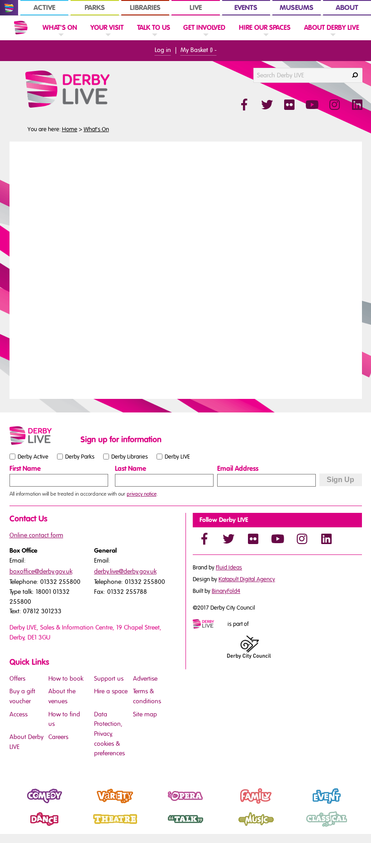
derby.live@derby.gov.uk (125, 571)
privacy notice (142, 493)
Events (245, 7)
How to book (65, 678)
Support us (109, 678)
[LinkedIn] (326, 538)
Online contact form (36, 535)
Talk (155, 826)
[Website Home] (21, 27)
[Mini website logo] (209, 624)
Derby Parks (80, 456)
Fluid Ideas (229, 567)
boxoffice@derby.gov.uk (41, 571)
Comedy (22, 803)
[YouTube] (277, 538)
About (347, 7)
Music (229, 826)
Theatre (91, 826)
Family (230, 803)
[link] (60, 37)
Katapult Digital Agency (247, 579)
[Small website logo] (43, 435)
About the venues (62, 696)
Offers (17, 678)
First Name (25, 468)
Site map (145, 714)
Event (299, 803)
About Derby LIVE (26, 742)
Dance (19, 826)
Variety (90, 803)
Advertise (145, 678)
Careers (58, 737)
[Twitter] (228, 538)
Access (19, 714)
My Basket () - (199, 50)
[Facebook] (204, 538)
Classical (304, 826)
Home (69, 129)
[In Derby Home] (9, 7)
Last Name (130, 468)
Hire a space (111, 691)
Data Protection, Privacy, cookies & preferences (109, 734)
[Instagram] (301, 538)
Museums (297, 7)
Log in (163, 50)
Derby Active (33, 456)
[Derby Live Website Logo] (91, 89)
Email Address (237, 468)
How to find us (64, 719)
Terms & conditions (147, 696)
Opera (159, 803)
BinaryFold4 (226, 591)
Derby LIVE (177, 456)
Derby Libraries (129, 456)
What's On (96, 129)
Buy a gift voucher (22, 696)
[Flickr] (253, 538)
